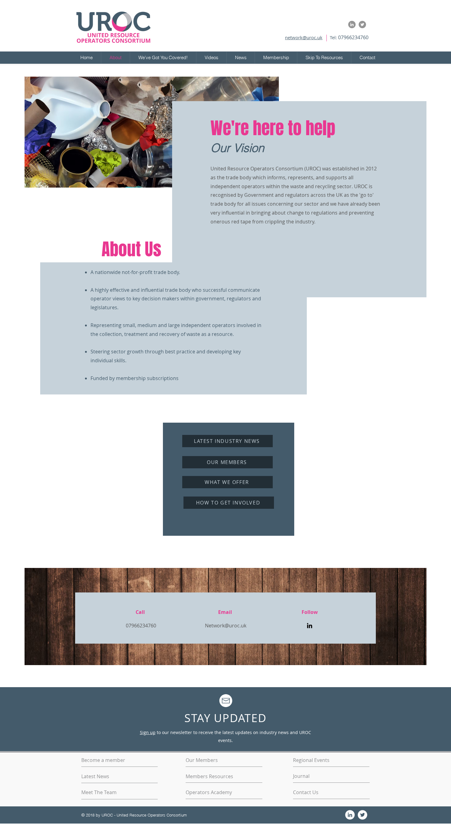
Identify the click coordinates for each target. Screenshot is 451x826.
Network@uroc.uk (225, 625)
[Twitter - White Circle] (362, 815)
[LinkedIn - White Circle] (350, 815)
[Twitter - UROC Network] (362, 24)
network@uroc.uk (303, 37)
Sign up (148, 732)
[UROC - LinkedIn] (352, 24)
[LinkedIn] (309, 625)
